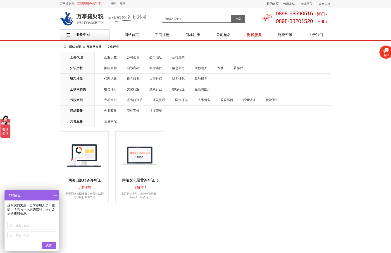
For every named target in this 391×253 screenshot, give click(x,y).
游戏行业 (155, 89)
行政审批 (76, 100)
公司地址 (155, 57)
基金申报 (110, 121)
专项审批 (110, 100)
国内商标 (110, 68)
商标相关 (201, 68)
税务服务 (133, 78)
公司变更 (133, 57)
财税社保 (76, 78)
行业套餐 (155, 110)
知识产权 (76, 68)
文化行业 (113, 46)
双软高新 (226, 100)
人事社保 (155, 78)
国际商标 (133, 68)
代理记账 (110, 78)
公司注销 (178, 57)
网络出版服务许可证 (84, 180)
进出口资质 (135, 100)
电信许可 (110, 89)
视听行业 (178, 89)
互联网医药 (202, 89)
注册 (123, 3)
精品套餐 (76, 110)
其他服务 (201, 78)
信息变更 (178, 68)
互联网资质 (94, 46)
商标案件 (155, 68)
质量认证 (249, 100)
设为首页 (273, 3)
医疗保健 (181, 100)
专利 (220, 68)
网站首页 (75, 46)
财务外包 (178, 78)
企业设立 (110, 57)
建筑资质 (159, 100)
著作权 (238, 68)
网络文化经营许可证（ (140, 180)
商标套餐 (133, 110)
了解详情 (84, 187)
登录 (114, 3)
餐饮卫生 (272, 100)
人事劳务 (204, 100)
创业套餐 (110, 110)
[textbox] (196, 19)
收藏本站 (289, 3)
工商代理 (76, 57)
